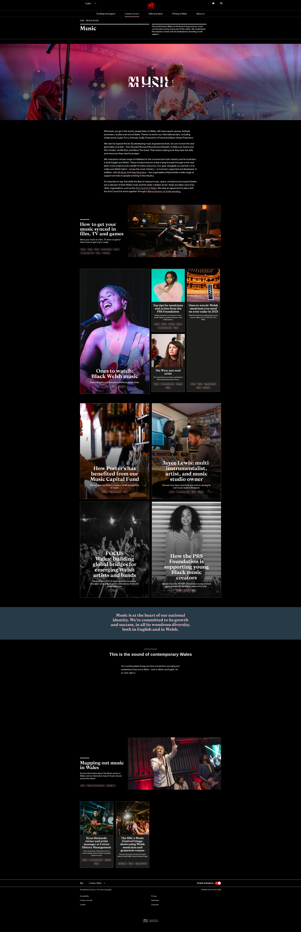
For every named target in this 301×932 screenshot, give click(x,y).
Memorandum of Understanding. (164, 191)
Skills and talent (156, 13)
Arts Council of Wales (146, 188)
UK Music (122, 172)
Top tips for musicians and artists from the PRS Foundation (168, 308)
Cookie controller (86, 900)
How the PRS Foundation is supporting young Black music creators (186, 567)
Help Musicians (138, 172)
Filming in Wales (179, 13)
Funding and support (106, 13)
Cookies (83, 904)
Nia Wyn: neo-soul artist (168, 372)
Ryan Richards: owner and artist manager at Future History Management (96, 842)
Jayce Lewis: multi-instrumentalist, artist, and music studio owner (186, 470)
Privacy (154, 896)
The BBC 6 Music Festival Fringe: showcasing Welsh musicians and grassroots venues (132, 844)
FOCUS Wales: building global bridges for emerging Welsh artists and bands (114, 564)
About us (200, 13)
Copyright (155, 904)
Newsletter (155, 900)
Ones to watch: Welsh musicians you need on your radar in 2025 (203, 308)
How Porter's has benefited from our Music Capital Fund (114, 473)
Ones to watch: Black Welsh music (114, 373)
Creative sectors (132, 13)
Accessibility (84, 896)
